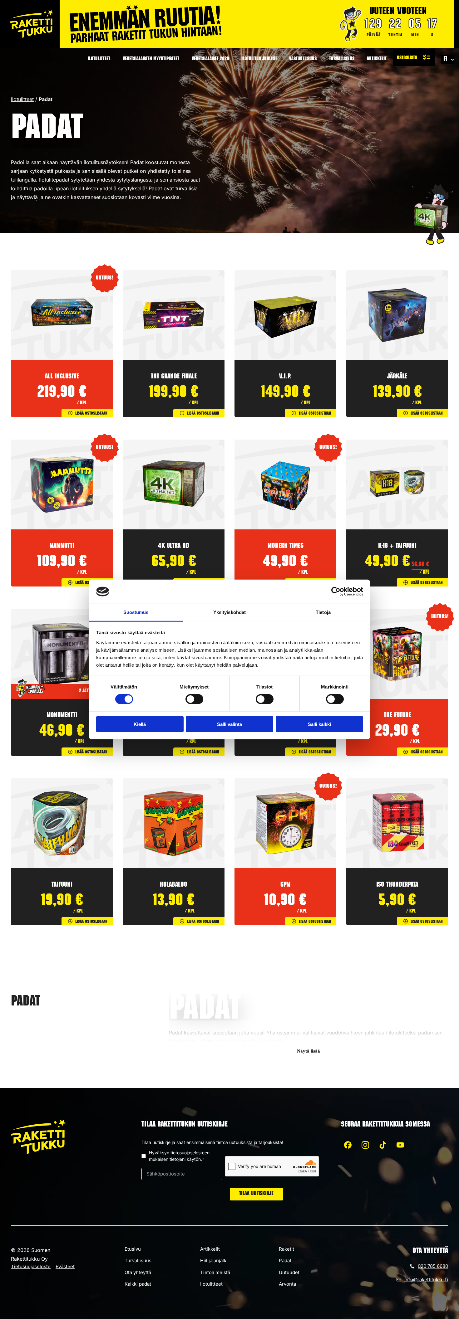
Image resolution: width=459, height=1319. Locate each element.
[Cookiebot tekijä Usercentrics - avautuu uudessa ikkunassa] (335, 591)
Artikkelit (377, 59)
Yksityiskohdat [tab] (229, 612)
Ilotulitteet (99, 59)
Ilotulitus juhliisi (259, 59)
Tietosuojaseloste (31, 1266)
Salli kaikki (319, 724)
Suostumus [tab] (136, 612)
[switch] (194, 699)
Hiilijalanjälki (214, 1260)
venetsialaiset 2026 (210, 59)
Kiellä (140, 724)
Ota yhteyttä (138, 1272)
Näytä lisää (308, 1051)
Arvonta (287, 1284)
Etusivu (133, 1249)
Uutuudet (289, 1272)
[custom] (348, 1145)
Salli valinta (229, 724)
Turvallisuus (341, 59)
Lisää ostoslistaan (91, 413)
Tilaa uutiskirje (256, 1194)
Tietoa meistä (215, 1272)
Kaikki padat (138, 1284)
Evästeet (65, 1266)
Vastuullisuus (303, 59)
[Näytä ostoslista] (414, 57)
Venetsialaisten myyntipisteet (151, 59)
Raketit (286, 1249)
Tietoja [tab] (323, 612)
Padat (285, 1260)
